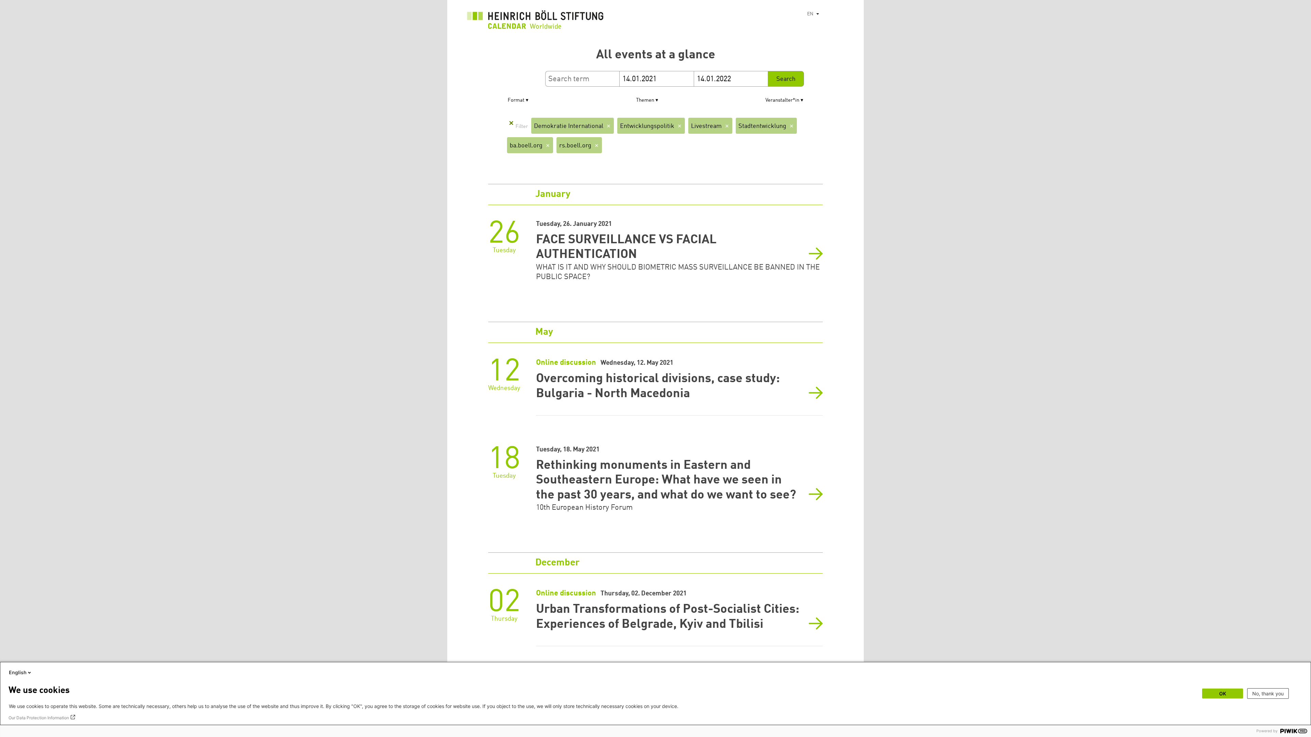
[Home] (535, 21)
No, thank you (1268, 693)
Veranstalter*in (782, 100)
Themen (645, 100)
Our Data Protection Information (39, 717)
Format (516, 100)
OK (1222, 693)
